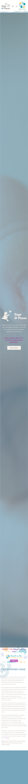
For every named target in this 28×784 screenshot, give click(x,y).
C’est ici (7, 737)
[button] (13, 6)
